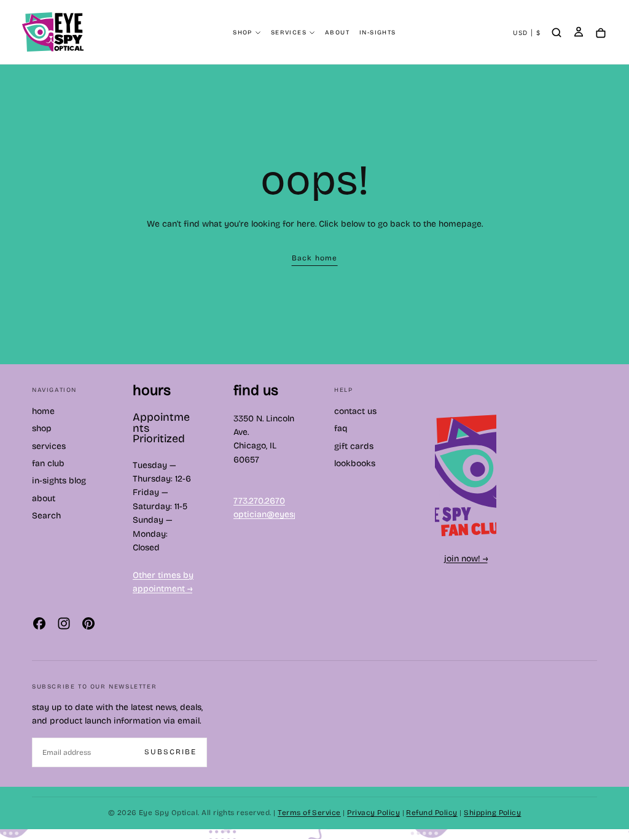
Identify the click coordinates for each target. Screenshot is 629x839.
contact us (355, 411)
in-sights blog (59, 480)
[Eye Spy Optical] (465, 475)
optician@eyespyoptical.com (292, 514)
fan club (48, 463)
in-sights (377, 32)
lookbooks (354, 463)
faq (341, 428)
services (289, 32)
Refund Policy (431, 812)
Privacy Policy (373, 812)
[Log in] (578, 33)
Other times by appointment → (163, 582)
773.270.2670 (259, 501)
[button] (527, 33)
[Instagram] (64, 623)
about (337, 32)
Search (46, 515)
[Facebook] (39, 623)
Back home (315, 258)
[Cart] (601, 33)
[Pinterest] (88, 623)
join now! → (466, 558)
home (43, 411)
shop (242, 32)
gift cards (353, 446)
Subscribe (170, 751)
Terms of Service (309, 812)
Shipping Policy (492, 812)
